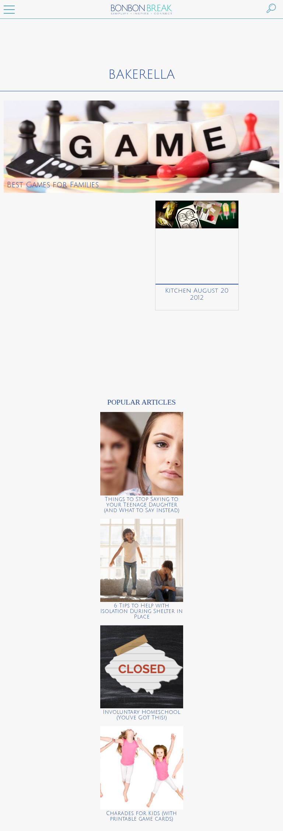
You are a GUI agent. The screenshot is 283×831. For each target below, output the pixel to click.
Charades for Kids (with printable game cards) (141, 816)
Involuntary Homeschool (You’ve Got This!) (141, 715)
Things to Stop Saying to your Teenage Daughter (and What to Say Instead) (141, 505)
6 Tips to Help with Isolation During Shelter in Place (141, 611)
